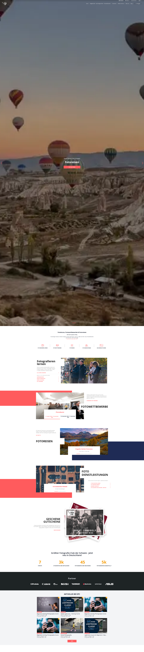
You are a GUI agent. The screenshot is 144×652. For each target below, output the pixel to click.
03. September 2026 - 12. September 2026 (68, 417)
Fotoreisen (114, 3)
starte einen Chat (74, 338)
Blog (131, 3)
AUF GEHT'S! (38, 435)
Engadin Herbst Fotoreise (84, 449)
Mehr (72, 641)
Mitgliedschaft (92, 3)
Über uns (127, 3)
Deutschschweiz (133, 0)
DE (140, 0)
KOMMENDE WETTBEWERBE (92, 400)
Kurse (87, 3)
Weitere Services (121, 3)
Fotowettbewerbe (107, 3)
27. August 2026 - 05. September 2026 (52, 417)
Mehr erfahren (57, 530)
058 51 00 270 (121, 0)
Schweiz (127, 0)
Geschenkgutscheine (99, 3)
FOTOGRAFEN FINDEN (60, 486)
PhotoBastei (60, 412)
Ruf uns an (68, 338)
